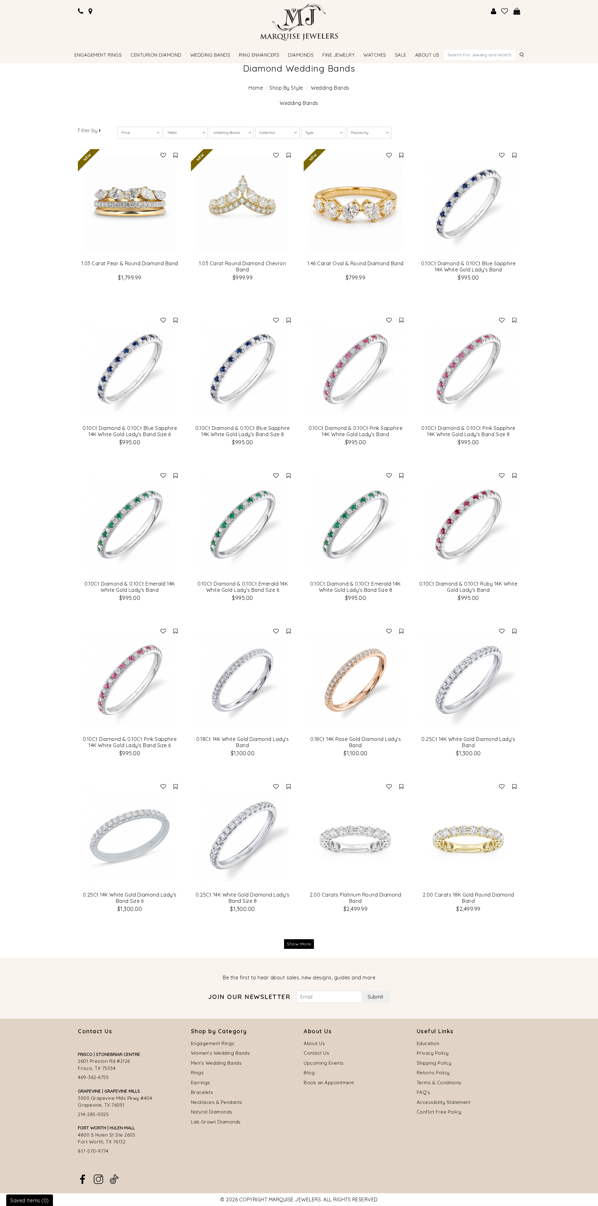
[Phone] (80, 11)
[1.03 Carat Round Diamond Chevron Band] (243, 204)
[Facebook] (82, 1178)
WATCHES (374, 55)
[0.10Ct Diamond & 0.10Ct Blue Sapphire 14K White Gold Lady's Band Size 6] (129, 369)
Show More (299, 944)
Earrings (200, 1083)
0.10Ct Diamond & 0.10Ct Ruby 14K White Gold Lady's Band (468, 587)
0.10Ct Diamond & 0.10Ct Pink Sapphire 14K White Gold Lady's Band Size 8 (468, 431)
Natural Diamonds (211, 1112)
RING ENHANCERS (259, 55)
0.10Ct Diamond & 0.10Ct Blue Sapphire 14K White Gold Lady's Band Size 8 (242, 431)
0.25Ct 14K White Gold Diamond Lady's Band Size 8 (242, 898)
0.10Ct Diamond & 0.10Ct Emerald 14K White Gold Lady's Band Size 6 (242, 587)
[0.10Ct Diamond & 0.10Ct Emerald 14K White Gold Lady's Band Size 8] (355, 524)
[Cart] (516, 11)
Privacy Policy (433, 1053)
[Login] (493, 11)
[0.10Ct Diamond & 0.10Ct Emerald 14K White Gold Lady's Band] (129, 524)
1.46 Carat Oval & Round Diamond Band (355, 263)
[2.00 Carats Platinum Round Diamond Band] (355, 835)
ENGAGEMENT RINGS (98, 55)
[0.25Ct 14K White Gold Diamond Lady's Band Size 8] (243, 835)
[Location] (90, 11)
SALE (400, 55)
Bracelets (202, 1092)
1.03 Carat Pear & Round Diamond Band (129, 263)
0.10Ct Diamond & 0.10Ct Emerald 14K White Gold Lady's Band (129, 587)
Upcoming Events (324, 1063)
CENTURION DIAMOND (156, 55)
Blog (309, 1073)
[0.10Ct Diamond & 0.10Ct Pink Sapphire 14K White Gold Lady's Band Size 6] (129, 680)
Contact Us (316, 1053)
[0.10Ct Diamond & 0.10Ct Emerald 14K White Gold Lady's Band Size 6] (243, 524)
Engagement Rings (213, 1043)
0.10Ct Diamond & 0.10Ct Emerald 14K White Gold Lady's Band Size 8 (355, 587)
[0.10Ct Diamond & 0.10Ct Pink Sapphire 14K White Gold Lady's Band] (355, 369)
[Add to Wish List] (163, 155)
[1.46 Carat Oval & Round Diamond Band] (355, 204)
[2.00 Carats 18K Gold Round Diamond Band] (468, 835)
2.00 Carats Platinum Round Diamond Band (355, 898)
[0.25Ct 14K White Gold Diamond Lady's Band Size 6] (129, 835)
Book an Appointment (329, 1083)
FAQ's (423, 1092)
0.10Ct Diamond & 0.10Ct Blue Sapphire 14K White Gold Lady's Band (468, 266)
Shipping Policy (434, 1063)
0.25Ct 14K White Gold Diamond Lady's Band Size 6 (130, 898)
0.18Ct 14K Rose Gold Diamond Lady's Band (355, 742)
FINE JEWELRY (338, 55)
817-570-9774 (93, 1151)
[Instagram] (98, 1178)
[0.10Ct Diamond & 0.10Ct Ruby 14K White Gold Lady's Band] (468, 524)
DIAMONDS (301, 55)
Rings (197, 1073)
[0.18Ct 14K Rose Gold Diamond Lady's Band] (355, 680)
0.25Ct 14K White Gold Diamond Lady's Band (468, 742)
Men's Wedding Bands (216, 1063)
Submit (375, 997)
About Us (314, 1043)
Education (428, 1043)
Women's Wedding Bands (220, 1053)
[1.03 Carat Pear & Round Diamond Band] (129, 204)
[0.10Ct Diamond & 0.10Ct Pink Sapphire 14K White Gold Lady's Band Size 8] (468, 369)
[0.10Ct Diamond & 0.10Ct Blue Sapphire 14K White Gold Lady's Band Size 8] (243, 369)
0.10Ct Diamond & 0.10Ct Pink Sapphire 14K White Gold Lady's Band (356, 431)
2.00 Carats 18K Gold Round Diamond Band (468, 898)
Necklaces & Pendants (216, 1102)
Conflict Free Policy (439, 1112)
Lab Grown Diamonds (216, 1122)
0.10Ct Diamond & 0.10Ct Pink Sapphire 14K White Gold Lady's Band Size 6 (130, 742)
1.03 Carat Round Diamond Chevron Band (242, 266)
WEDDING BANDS (210, 55)
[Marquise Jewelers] (299, 21)
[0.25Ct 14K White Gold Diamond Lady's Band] (468, 680)
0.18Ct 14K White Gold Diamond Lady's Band (242, 742)
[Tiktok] (114, 1178)
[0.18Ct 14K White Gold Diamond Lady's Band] (243, 680)
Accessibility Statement (444, 1102)
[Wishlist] (504, 11)
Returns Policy (433, 1073)
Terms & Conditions (439, 1083)
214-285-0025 (93, 1114)
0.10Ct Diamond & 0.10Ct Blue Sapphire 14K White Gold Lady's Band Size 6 (130, 431)
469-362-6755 (93, 1077)
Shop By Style (286, 88)
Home (256, 88)
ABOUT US (427, 55)
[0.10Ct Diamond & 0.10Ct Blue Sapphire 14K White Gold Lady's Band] (468, 204)
